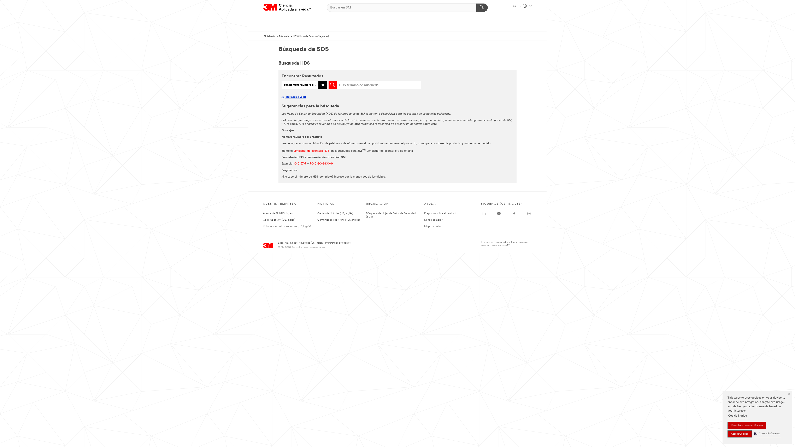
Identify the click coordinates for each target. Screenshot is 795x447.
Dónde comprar (433, 220)
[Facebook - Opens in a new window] (514, 213)
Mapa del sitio (432, 226)
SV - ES (517, 6)
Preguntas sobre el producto (440, 213)
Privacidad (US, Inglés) (311, 243)
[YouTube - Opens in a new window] (499, 213)
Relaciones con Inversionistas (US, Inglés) (287, 226)
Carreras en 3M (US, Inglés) (279, 220)
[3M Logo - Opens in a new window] (287, 7)
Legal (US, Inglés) (287, 243)
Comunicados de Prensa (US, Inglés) (338, 220)
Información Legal (295, 97)
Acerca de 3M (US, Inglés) (278, 213)
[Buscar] (482, 8)
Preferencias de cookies (338, 243)
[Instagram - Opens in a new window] (529, 213)
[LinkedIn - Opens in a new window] (484, 213)
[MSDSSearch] (333, 85)
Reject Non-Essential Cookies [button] (747, 425)
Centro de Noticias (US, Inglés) (335, 213)
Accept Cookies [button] (739, 434)
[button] (767, 433)
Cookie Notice (737, 415)
